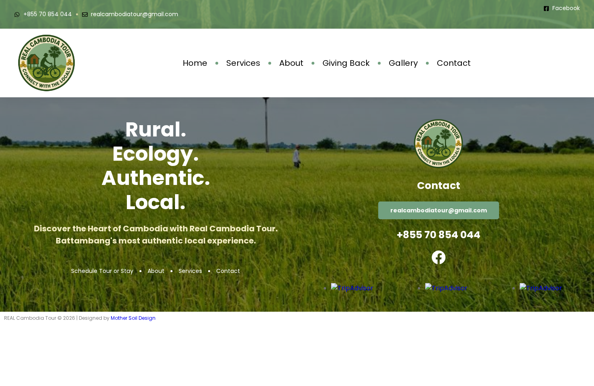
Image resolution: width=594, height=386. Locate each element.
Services (243, 63)
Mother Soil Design (133, 318)
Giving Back (346, 63)
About (291, 63)
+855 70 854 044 (438, 235)
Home (195, 63)
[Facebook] (439, 257)
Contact (454, 63)
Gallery (403, 63)
